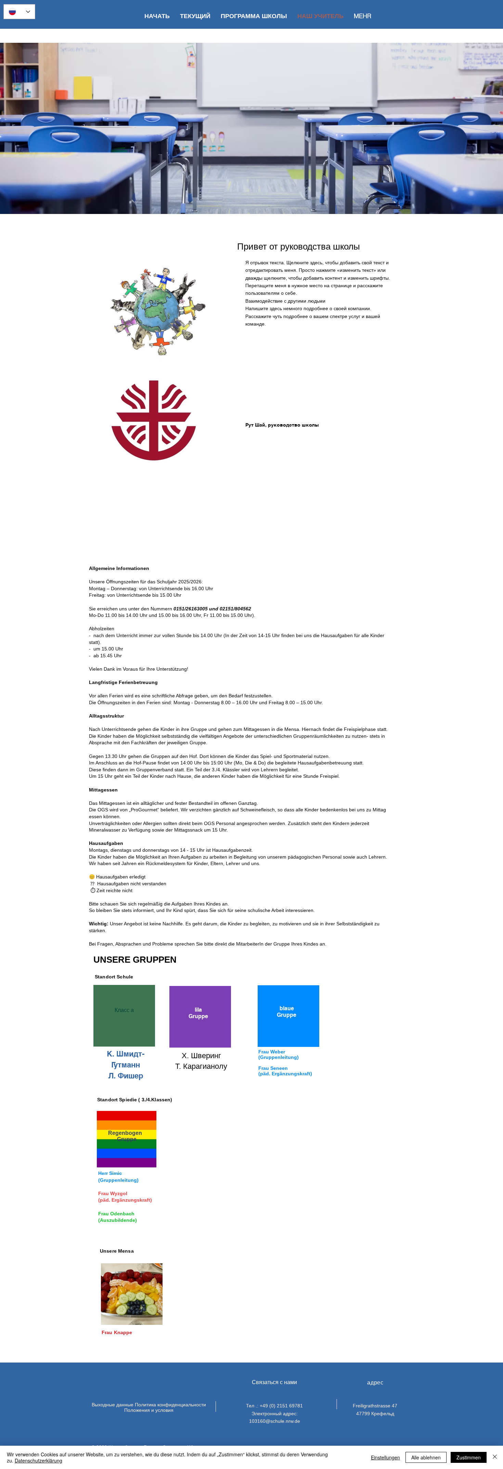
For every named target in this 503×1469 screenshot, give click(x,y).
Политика (145, 1404)
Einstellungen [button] (385, 1457)
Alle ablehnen (426, 1457)
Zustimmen (468, 1457)
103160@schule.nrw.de (274, 1421)
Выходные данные (112, 1404)
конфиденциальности (181, 1404)
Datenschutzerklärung (38, 1460)
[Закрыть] (495, 1457)
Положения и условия (148, 1410)
